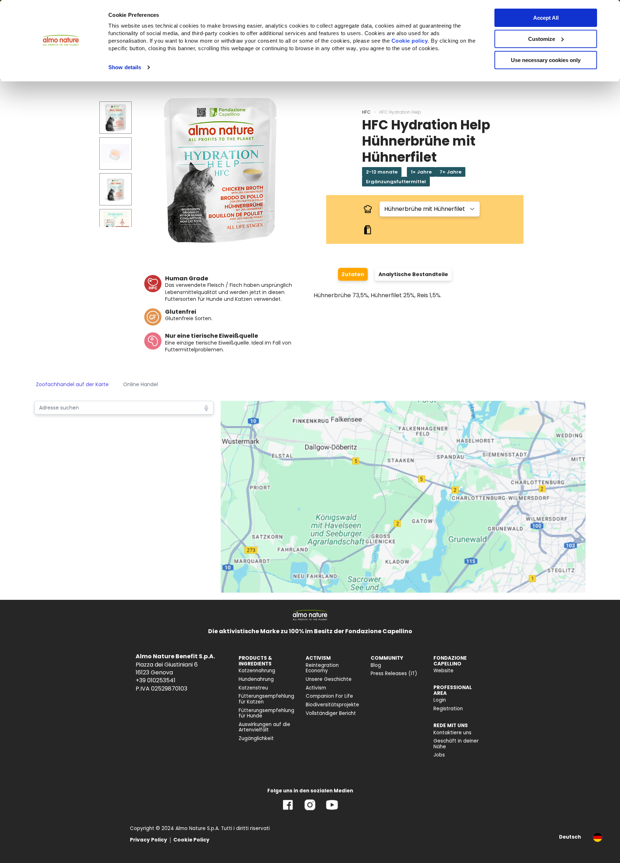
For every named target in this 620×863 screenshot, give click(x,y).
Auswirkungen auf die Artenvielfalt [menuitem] (264, 727)
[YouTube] (332, 810)
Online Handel (140, 384)
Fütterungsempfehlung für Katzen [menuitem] (266, 699)
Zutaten (353, 274)
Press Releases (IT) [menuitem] (394, 673)
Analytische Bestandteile (413, 274)
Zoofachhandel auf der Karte (72, 384)
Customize (541, 39)
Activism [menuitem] (316, 687)
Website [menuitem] (443, 670)
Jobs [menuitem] (439, 754)
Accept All (546, 18)
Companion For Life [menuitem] (329, 696)
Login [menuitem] (439, 700)
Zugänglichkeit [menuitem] (256, 738)
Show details (124, 67)
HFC (366, 112)
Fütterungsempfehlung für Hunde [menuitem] (266, 713)
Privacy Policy (148, 839)
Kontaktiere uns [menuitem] (452, 732)
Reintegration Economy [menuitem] (322, 668)
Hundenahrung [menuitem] (256, 679)
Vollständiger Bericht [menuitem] (331, 713)
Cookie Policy (191, 839)
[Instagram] (310, 810)
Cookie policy (409, 41)
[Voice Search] (206, 407)
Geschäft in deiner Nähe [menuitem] (456, 744)
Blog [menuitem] (376, 665)
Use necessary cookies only (546, 60)
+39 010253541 (155, 680)
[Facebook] (288, 810)
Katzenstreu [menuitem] (253, 687)
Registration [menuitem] (448, 708)
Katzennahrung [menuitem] (257, 670)
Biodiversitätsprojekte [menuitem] (332, 704)
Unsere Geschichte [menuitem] (329, 679)
